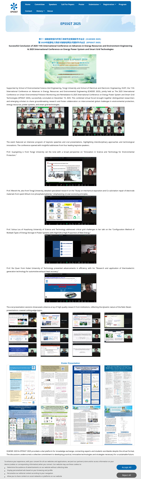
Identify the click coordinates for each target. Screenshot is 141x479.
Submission (94, 4)
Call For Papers (67, 4)
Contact (28, 11)
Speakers (53, 4)
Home (27, 4)
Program (122, 4)
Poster (81, 4)
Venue (50, 11)
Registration (108, 4)
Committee (40, 4)
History (39, 11)
